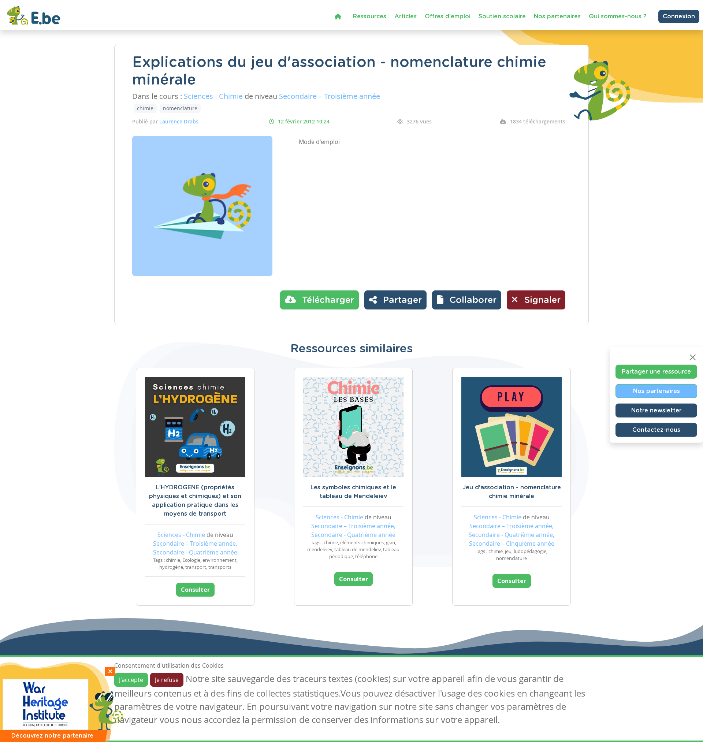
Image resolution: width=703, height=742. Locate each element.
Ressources (369, 16)
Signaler (541, 300)
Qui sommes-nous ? (618, 16)
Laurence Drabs (178, 121)
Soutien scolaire (502, 16)
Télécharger (327, 300)
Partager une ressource (656, 372)
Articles (405, 16)
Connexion (679, 16)
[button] (466, 299)
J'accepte (131, 680)
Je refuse (167, 680)
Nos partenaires (557, 16)
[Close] (692, 357)
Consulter (195, 590)
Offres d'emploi (447, 16)
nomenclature (180, 108)
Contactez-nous (656, 430)
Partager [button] (401, 300)
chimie (145, 108)
